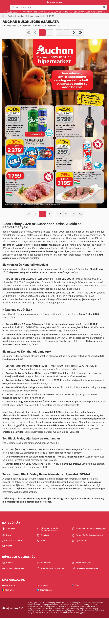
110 (59, 32)
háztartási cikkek (14, 540)
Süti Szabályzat (83, 562)
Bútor (8, 535)
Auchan (11, 16)
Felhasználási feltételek (87, 568)
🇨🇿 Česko (76, 585)
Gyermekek (81, 540)
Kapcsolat (46, 562)
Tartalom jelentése (15, 568)
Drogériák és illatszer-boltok (89, 535)
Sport (43, 540)
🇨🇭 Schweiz (42, 585)
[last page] (80, 32)
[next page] (74, 32)
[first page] (28, 32)
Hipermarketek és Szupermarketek (53, 12)
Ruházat (45, 535)
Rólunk (9, 562)
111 (67, 32)
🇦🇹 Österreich (8, 585)
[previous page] (35, 32)
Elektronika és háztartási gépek (91, 529)
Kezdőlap (12, 12)
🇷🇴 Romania (8, 590)
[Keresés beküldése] (104, 7)
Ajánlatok (26, 12)
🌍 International (44, 590)
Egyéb (9, 546)
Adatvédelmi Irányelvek (52, 568)
